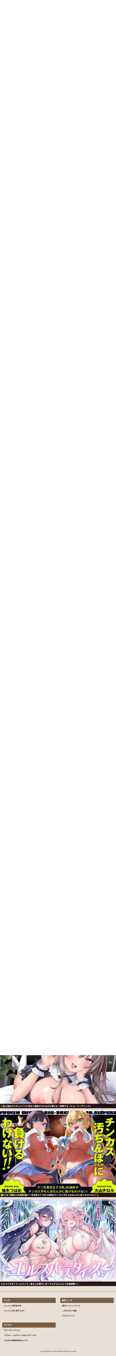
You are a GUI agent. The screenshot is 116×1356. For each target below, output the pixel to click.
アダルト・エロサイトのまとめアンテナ (20, 1335)
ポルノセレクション (12, 1330)
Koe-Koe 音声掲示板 (12, 1306)
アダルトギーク (68, 1316)
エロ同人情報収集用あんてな (15, 1340)
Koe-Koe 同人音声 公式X (14, 1311)
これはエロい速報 (69, 1311)
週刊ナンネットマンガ (71, 1306)
